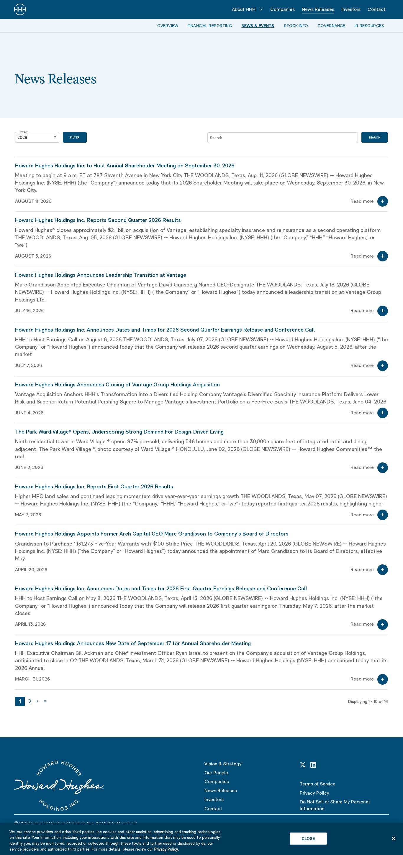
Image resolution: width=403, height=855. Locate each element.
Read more (362, 201)
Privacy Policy (314, 793)
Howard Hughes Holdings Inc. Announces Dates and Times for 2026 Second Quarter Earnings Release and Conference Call (165, 330)
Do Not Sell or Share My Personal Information (335, 805)
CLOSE (308, 838)
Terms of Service (317, 784)
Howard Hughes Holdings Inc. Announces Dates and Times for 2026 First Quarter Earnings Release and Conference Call (161, 588)
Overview (167, 25)
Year (24, 132)
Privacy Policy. (166, 849)
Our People (216, 772)
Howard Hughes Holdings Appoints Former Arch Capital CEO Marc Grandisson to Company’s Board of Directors (152, 534)
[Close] (393, 838)
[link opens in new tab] (303, 764)
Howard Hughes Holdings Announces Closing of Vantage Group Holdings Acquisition (117, 384)
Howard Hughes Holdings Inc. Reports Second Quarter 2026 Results (98, 220)
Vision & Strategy (223, 764)
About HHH (243, 9)
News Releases (318, 9)
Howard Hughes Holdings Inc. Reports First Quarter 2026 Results (94, 486)
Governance (331, 25)
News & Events (258, 25)
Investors (351, 9)
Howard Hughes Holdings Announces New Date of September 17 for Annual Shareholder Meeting (133, 643)
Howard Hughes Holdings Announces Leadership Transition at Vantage (100, 275)
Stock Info (296, 25)
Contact (376, 9)
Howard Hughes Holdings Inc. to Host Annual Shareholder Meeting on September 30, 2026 (125, 165)
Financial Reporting (210, 25)
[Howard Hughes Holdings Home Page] (20, 9)
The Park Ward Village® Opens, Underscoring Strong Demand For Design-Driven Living (119, 432)
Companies (282, 9)
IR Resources (369, 25)
